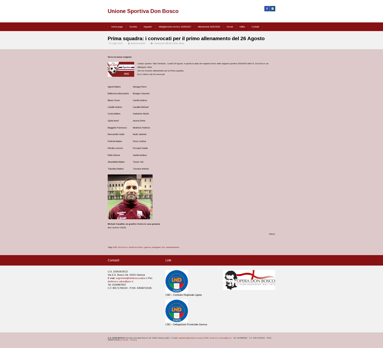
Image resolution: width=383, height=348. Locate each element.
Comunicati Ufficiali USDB (166, 43)
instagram (156, 247)
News (181, 43)
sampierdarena (172, 247)
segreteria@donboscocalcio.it (132, 278)
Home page (117, 26)
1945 (115, 247)
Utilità (242, 26)
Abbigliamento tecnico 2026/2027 (175, 26)
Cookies (124, 340)
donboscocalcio (136, 247)
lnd (163, 247)
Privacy (133, 340)
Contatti (255, 26)
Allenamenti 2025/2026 (209, 26)
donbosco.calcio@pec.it (120, 281)
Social (230, 26)
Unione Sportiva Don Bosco (143, 11)
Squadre (148, 26)
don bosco (123, 247)
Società (133, 26)
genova (147, 247)
